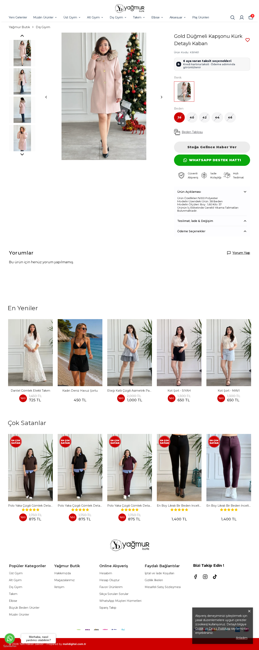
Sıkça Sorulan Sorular (113, 594)
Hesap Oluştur (109, 580)
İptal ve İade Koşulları (159, 573)
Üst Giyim (70, 17)
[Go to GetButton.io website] (9, 646)
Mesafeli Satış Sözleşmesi (163, 587)
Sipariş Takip (107, 608)
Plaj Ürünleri (200, 17)
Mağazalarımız (64, 580)
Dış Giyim (116, 17)
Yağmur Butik (19, 27)
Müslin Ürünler (43, 17)
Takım (137, 17)
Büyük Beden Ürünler (24, 608)
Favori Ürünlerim (111, 587)
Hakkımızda (62, 573)
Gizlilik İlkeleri (154, 580)
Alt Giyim (93, 17)
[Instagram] (205, 576)
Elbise (155, 17)
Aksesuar (176, 17)
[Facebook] (195, 576)
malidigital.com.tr (74, 644)
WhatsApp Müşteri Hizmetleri (120, 601)
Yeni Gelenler (18, 17)
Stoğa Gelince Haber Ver (212, 147)
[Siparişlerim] (241, 17)
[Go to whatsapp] (10, 638)
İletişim (59, 587)
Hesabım (105, 573)
